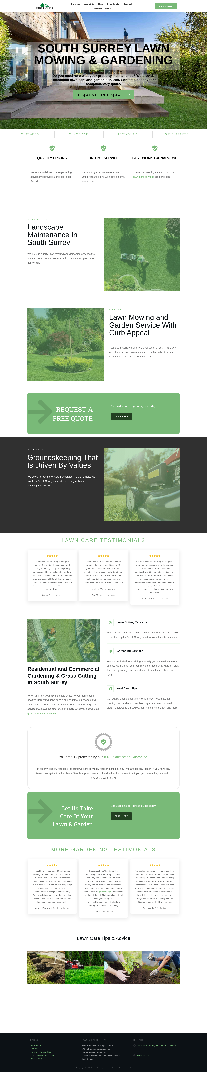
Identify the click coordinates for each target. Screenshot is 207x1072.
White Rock (162, 908)
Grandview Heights (60, 908)
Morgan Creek (107, 911)
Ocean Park (163, 599)
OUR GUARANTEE (177, 134)
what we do (30, 134)
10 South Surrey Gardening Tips (95, 1049)
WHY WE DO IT (120, 309)
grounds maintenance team (42, 713)
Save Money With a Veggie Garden (97, 1045)
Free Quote (35, 1045)
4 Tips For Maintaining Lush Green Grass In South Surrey (44, 965)
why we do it (79, 134)
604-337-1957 (143, 1055)
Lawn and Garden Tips (40, 1052)
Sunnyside (57, 595)
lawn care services (143, 176)
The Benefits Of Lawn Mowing (94, 1052)
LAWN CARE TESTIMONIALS (103, 540)
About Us (34, 1049)
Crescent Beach (108, 595)
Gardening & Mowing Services (43, 1055)
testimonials (128, 134)
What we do (37, 219)
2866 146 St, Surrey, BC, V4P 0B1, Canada (156, 1045)
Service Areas (36, 1058)
